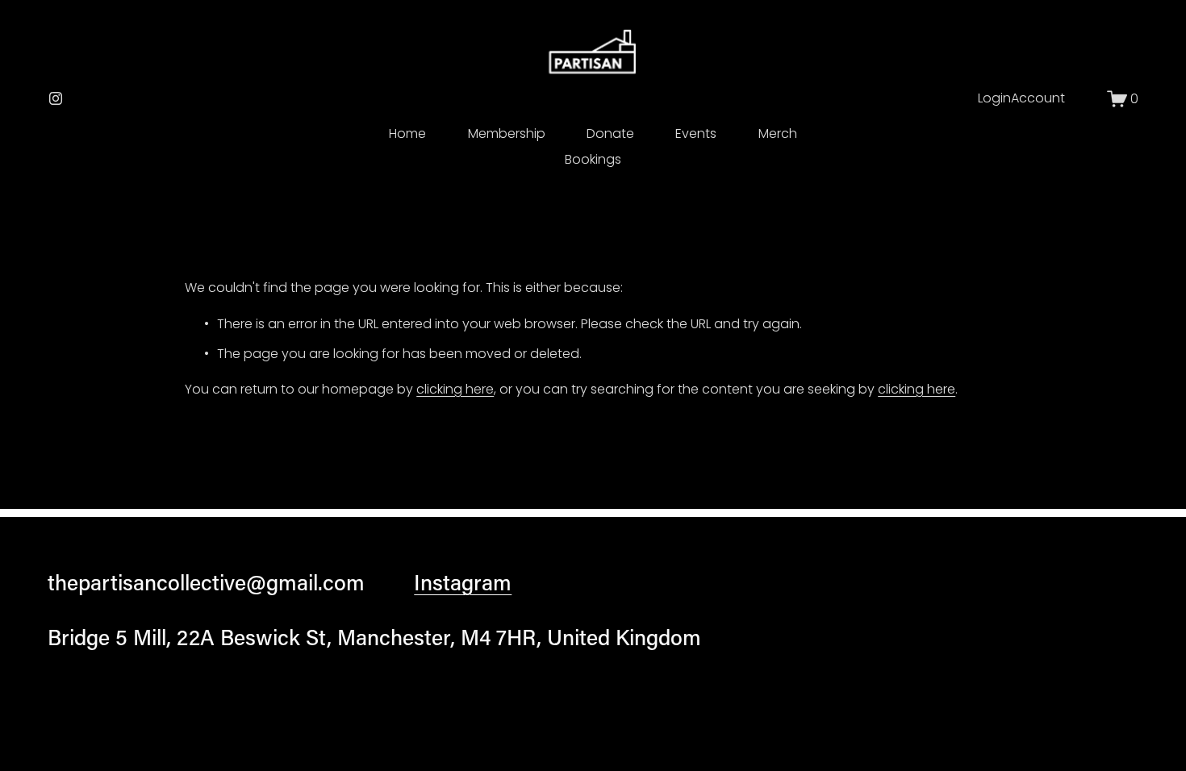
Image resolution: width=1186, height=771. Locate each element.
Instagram (463, 582)
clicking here (455, 389)
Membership (506, 133)
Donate (610, 133)
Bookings (593, 159)
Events (695, 133)
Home (407, 133)
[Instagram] (56, 98)
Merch (777, 133)
